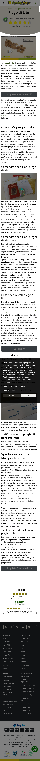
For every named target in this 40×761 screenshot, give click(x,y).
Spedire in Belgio (27, 695)
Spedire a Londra (27, 710)
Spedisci (18, 348)
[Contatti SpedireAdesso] (35, 3)
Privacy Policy (7, 655)
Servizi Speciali (8, 662)
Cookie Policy (7, 652)
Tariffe (23, 658)
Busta (23, 652)
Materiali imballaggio (10, 701)
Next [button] (36, 613)
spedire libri (10, 63)
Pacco (23, 648)
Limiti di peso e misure (8, 693)
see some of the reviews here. (20, 599)
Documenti (24, 662)
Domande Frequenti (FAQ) (10, 709)
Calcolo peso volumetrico (7, 688)
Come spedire (7, 680)
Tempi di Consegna (9, 705)
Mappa (5, 668)
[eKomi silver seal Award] (6, 19)
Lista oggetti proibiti (10, 698)
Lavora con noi (8, 648)
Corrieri (23, 668)
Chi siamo (6, 642)
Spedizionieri (25, 665)
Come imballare (8, 683)
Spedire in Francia (27, 692)
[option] (20, 615)
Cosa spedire (7, 677)
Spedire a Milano (27, 707)
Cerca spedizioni (8, 713)
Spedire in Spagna (27, 688)
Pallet (23, 655)
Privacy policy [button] (20, 386)
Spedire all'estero (27, 714)
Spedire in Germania (28, 685)
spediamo (18, 521)
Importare (24, 642)
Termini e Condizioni (10, 658)
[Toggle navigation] (3, 3)
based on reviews (20, 597)
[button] (5, 627)
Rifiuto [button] (11, 395)
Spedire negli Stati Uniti (27, 699)
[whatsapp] (34, 749)
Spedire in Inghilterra (24, 680)
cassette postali (7, 115)
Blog (4, 638)
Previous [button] (3, 613)
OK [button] (29, 395)
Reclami (5, 665)
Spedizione (25, 638)
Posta (23, 645)
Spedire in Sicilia (27, 704)
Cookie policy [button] (8, 386)
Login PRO (6, 645)
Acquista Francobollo (18, 94)
